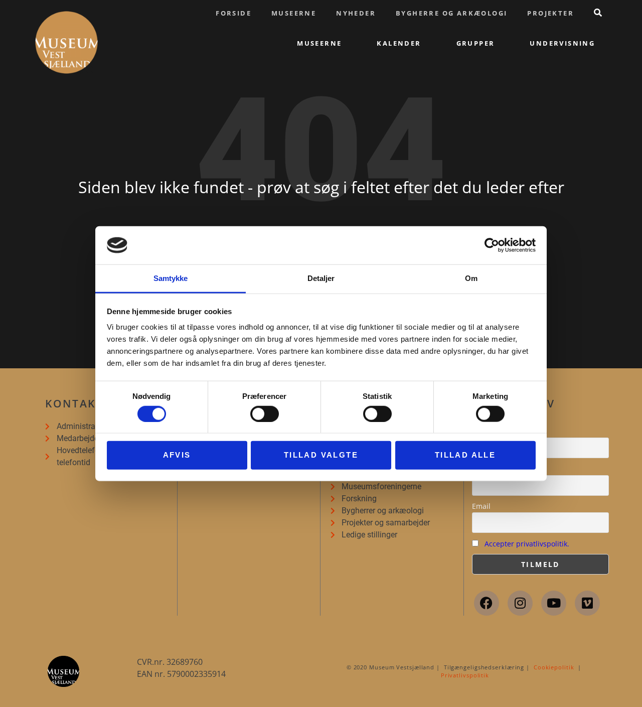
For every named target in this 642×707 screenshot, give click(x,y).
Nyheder (356, 13)
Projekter (550, 13)
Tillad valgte (321, 455)
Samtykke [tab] (170, 278)
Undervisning (562, 43)
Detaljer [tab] (321, 278)
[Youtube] (553, 603)
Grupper (475, 43)
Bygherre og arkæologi (451, 13)
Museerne (293, 13)
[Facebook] (486, 603)
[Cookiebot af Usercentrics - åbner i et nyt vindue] (492, 245)
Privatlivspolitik (465, 675)
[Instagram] (520, 603)
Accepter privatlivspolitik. (527, 543)
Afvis (177, 455)
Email (481, 506)
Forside (233, 13)
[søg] (598, 13)
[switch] (264, 413)
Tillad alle (465, 455)
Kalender (399, 43)
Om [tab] (471, 278)
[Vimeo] (587, 603)
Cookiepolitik (554, 667)
